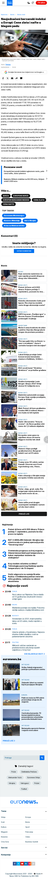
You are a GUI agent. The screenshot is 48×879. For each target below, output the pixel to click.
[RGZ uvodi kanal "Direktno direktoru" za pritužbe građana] (9, 370)
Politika (15, 642)
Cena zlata (39, 200)
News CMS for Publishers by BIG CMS (24, 876)
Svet (3, 822)
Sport (27, 827)
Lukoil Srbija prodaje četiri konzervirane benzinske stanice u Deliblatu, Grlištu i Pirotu (30, 356)
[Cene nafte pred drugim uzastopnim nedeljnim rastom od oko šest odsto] (9, 504)
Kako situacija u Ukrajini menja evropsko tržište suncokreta (31, 476)
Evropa (24, 695)
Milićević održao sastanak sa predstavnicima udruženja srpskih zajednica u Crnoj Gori (26, 647)
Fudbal (24, 789)
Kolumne (4, 837)
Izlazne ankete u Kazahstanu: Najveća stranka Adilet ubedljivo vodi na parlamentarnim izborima (28, 634)
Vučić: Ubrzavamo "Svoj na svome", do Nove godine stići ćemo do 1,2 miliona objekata (31, 424)
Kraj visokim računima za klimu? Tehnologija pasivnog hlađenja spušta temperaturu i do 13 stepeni (25, 565)
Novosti (15, 616)
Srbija (3, 817)
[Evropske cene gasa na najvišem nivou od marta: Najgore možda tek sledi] (9, 437)
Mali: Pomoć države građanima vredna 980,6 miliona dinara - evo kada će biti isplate (32, 410)
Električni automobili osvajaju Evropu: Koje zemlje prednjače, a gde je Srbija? (32, 397)
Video (27, 837)
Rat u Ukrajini (30, 221)
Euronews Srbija (33, 777)
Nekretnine (22, 325)
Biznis (12, 14)
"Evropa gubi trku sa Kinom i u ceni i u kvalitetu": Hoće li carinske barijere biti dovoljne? (32, 343)
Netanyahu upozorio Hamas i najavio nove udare (33, 729)
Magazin (4, 832)
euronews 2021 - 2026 (23, 874)
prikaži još (24, 514)
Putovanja (29, 832)
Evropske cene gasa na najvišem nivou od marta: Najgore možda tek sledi (29, 437)
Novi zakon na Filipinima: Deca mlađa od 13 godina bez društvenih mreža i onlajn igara (27, 596)
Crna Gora (5, 842)
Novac (20, 272)
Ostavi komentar (24, 251)
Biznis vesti (21, 14)
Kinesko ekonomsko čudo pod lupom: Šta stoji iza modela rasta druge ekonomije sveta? (31, 303)
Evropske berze (20, 196)
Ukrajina (12, 783)
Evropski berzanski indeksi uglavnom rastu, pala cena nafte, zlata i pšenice (24, 172)
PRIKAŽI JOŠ (8, 741)
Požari (36, 783)
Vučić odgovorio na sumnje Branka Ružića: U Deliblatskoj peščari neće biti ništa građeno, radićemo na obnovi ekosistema (26, 577)
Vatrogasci (25, 783)
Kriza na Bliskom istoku (14, 226)
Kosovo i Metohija (12, 221)
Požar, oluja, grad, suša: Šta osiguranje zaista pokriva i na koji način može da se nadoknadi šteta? (31, 491)
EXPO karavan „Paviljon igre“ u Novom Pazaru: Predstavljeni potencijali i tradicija (31, 316)
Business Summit (31, 842)
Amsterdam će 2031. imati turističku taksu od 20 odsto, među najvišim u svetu (27, 621)
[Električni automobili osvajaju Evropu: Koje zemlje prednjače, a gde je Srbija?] (9, 397)
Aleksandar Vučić (15, 777)
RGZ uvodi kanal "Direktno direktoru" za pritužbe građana (32, 369)
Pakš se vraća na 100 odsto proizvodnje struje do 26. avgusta (33, 700)
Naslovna (4, 14)
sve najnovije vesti (33, 654)
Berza (6, 196)
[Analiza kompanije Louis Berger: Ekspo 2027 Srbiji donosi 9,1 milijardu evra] (9, 383)
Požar (13, 772)
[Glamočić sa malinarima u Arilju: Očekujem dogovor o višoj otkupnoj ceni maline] (2, 439)
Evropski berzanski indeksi (16, 200)
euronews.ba (12, 659)
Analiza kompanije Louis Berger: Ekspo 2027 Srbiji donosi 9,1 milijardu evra (29, 383)
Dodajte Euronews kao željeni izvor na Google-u (25, 72)
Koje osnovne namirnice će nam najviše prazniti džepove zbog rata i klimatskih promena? (31, 276)
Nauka (14, 605)
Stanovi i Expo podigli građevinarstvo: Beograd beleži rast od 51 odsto (29, 451)
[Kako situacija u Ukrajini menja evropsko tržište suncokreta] (9, 478)
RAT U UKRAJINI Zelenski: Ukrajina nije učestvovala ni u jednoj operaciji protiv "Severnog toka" (26, 542)
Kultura (3, 827)
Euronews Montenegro (14, 216)
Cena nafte (8, 204)
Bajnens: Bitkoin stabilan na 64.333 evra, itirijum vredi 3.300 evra (24, 180)
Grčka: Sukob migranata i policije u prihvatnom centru (33, 668)
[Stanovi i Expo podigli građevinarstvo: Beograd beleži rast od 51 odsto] (9, 451)
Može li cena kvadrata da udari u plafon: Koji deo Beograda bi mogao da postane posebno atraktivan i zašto (32, 330)
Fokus (14, 591)
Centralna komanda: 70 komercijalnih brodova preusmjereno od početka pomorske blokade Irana (32, 716)
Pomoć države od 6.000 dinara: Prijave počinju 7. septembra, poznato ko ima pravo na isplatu (30, 289)
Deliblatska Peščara (29, 772)
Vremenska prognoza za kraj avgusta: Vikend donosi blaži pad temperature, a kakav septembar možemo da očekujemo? (26, 554)
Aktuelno (25, 664)
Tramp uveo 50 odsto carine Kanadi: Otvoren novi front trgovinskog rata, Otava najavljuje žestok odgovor (31, 464)
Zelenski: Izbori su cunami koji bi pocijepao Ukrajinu (32, 684)
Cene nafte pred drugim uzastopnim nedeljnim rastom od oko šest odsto (31, 504)
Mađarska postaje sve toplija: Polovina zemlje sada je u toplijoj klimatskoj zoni (28, 609)
